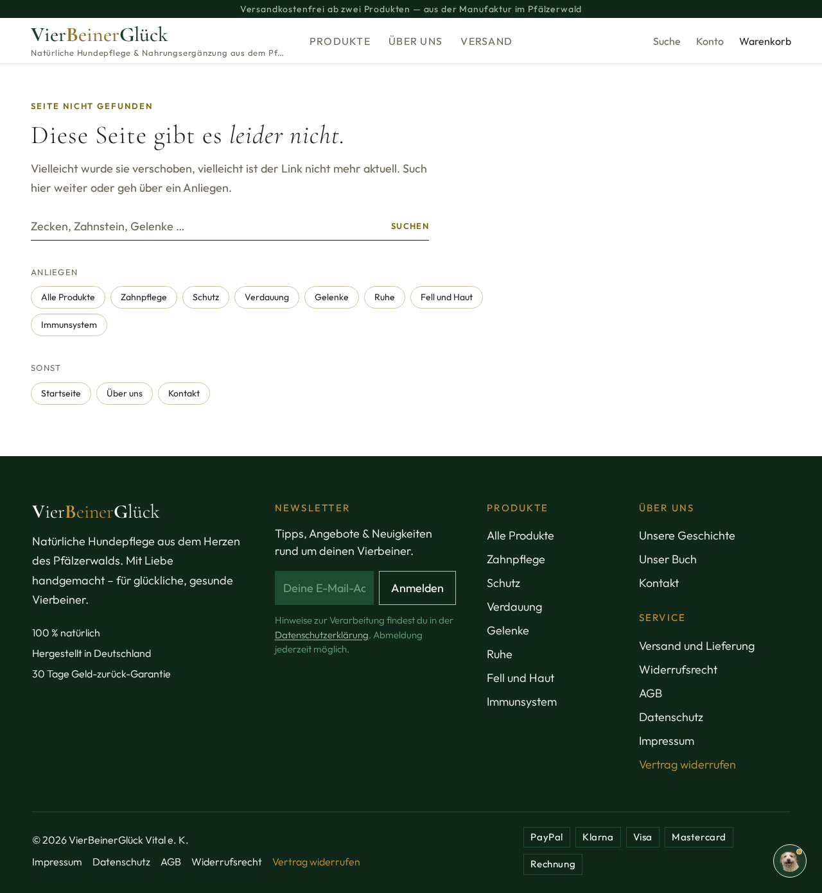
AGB (650, 693)
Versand (486, 41)
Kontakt (184, 393)
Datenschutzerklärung (322, 635)
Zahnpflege (144, 297)
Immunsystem (69, 324)
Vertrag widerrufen (687, 764)
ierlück (96, 511)
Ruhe (384, 297)
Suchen (410, 226)
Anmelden (417, 588)
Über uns (415, 41)
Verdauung (267, 297)
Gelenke (332, 297)
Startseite (61, 393)
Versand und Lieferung (697, 645)
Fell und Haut (447, 297)
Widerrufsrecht (678, 669)
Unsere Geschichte (687, 535)
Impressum (666, 740)
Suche (667, 41)
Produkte (340, 41)
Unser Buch (668, 559)
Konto (710, 41)
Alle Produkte (68, 297)
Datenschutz (671, 717)
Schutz (206, 297)
